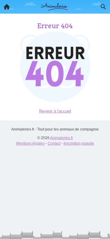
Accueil (6, 6)
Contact (54, 143)
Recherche (103, 6)
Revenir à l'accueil (55, 111)
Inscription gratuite (79, 143)
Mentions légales (30, 143)
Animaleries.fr (61, 138)
